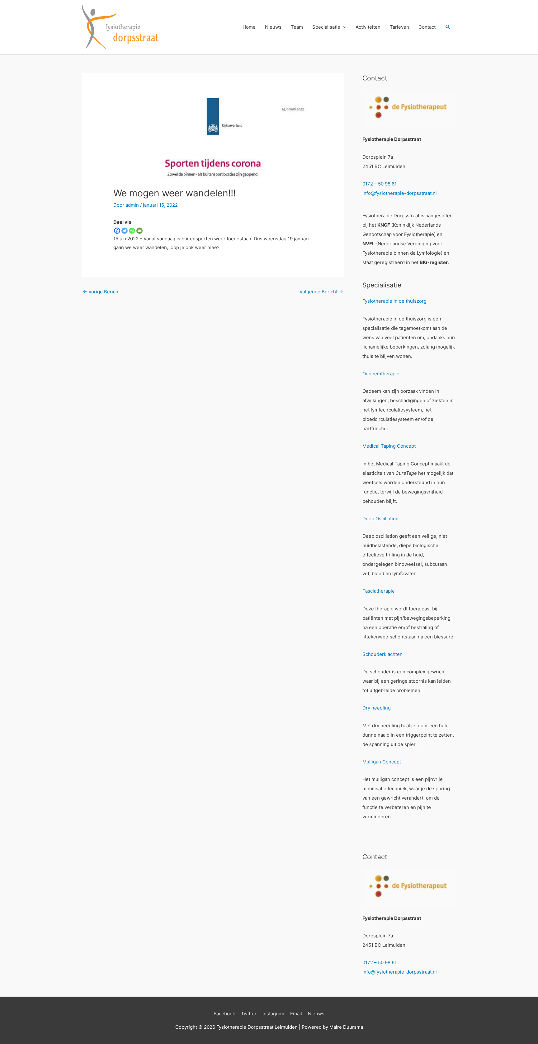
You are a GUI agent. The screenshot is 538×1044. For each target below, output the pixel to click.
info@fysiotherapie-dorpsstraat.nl (399, 193)
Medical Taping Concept (389, 446)
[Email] (139, 231)
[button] (448, 27)
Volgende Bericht (321, 292)
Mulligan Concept (381, 762)
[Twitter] (124, 231)
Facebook (224, 1014)
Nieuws (273, 27)
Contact (427, 27)
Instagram (273, 1014)
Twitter (249, 1014)
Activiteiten (368, 27)
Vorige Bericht (101, 292)
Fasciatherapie (378, 591)
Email (296, 1014)
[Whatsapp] (132, 231)
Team (297, 27)
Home (249, 27)
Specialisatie (326, 27)
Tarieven (399, 27)
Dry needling (376, 708)
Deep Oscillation (380, 519)
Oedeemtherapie (380, 374)
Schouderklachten (382, 654)
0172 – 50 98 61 (379, 184)
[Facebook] (117, 231)
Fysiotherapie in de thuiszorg (394, 301)
